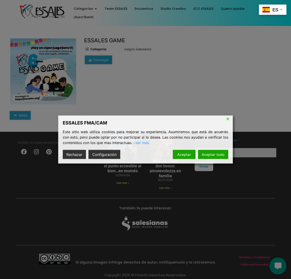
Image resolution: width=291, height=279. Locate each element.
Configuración (104, 154)
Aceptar (184, 154)
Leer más (141, 142)
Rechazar (74, 154)
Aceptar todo (213, 154)
